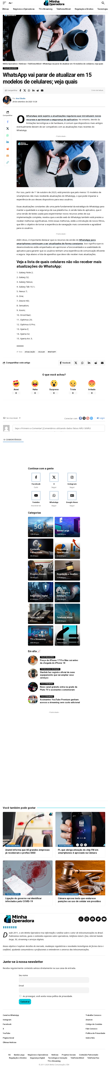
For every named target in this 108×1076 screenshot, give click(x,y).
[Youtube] (36, 499)
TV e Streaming (38, 639)
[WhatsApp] (54, 499)
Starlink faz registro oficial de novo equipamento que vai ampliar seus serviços (57, 675)
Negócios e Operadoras (68, 894)
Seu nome (23, 975)
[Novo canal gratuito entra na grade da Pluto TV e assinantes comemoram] (33, 687)
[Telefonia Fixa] (40, 614)
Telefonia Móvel (10, 68)
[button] (5, 3)
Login (102, 418)
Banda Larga (63, 530)
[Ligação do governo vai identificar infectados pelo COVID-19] (28, 877)
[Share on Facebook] (20, 90)
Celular (41, 352)
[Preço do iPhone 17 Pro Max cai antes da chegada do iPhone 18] (33, 660)
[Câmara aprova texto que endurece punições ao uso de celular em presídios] (80, 877)
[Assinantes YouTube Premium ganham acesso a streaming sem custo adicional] (33, 700)
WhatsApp (52, 352)
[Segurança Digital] (40, 592)
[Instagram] (72, 481)
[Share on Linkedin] (33, 90)
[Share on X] (25, 90)
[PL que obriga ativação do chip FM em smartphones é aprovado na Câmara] (80, 829)
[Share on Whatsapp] (29, 90)
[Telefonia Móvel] (67, 614)
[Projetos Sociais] (40, 570)
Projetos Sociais (38, 574)
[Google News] (72, 499)
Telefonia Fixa (37, 617)
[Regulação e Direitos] (67, 570)
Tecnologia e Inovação (50, 669)
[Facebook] (36, 481)
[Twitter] (98, 919)
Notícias (61, 639)
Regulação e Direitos (67, 574)
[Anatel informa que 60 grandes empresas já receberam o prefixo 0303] (28, 829)
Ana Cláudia (20, 98)
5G (31, 530)
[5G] (40, 527)
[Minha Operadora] (54, 3)
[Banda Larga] (67, 527)
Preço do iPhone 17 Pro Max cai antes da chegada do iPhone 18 (59, 661)
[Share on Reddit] (38, 90)
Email (21, 985)
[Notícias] (67, 635)
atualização (30, 352)
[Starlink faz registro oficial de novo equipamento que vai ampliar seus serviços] (33, 673)
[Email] (42, 90)
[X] (54, 481)
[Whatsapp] (81, 919)
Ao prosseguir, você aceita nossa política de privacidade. (48, 996)
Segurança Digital (39, 596)
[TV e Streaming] (40, 635)
